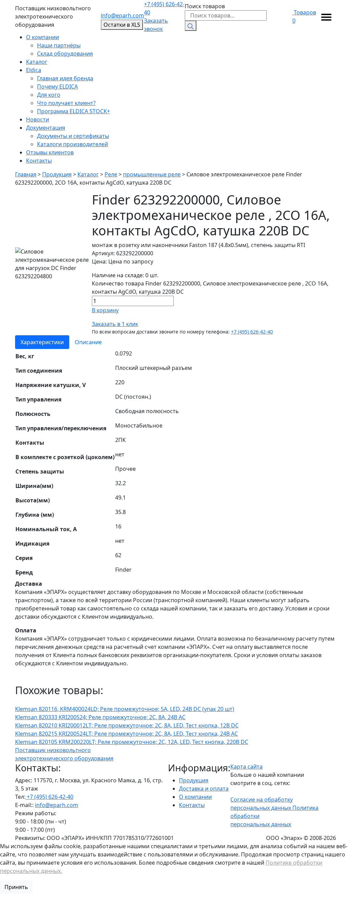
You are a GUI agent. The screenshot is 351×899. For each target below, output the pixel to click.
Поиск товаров (205, 6)
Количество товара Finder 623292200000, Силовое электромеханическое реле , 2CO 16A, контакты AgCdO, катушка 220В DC (210, 287)
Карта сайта (246, 766)
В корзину (105, 310)
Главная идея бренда (65, 78)
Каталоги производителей (72, 144)
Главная (25, 174)
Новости (37, 119)
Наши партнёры (59, 45)
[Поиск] (190, 26)
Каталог (36, 62)
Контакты (39, 160)
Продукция (57, 174)
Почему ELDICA (57, 86)
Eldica (33, 70)
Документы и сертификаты (73, 136)
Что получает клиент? (66, 103)
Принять (16, 887)
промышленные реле (152, 174)
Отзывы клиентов (50, 152)
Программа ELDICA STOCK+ (73, 111)
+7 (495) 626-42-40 (164, 8)
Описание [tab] (88, 342)
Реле (111, 174)
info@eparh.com (122, 15)
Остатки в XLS (122, 24)
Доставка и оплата (204, 788)
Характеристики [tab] (42, 342)
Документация (45, 127)
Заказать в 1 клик (115, 324)
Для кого (48, 94)
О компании (42, 37)
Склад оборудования (65, 53)
